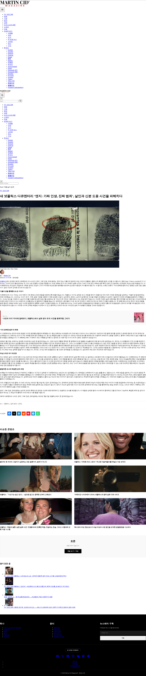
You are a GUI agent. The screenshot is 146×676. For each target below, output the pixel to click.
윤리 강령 (57, 629)
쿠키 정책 (75, 664)
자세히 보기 (8, 31)
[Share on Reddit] (24, 414)
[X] (62, 656)
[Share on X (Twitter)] (14, 414)
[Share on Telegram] (33, 414)
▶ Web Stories (73, 650)
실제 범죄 (13, 403)
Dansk (10, 57)
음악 (5, 21)
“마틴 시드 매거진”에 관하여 (13, 628)
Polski (10, 68)
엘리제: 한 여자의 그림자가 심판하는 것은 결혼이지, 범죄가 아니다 (23, 462)
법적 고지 (75, 662)
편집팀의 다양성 (59, 637)
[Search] (2, 95)
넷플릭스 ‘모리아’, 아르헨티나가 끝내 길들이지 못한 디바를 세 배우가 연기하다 (41, 586)
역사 (9, 44)
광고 (5, 633)
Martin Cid (7, 275)
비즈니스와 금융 (9, 25)
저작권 (75, 667)
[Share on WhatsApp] (38, 414)
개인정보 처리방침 (75, 665)
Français (10, 55)
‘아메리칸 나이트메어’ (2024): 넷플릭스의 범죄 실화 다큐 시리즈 (96, 494)
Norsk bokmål (12, 66)
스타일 (10, 41)
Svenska (10, 77)
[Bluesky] (78, 656)
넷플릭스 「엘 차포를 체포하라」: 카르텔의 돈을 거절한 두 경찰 (30, 597)
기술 (5, 18)
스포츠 (6, 27)
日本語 (10, 62)
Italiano (10, 60)
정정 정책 (57, 633)
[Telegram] (88, 656)
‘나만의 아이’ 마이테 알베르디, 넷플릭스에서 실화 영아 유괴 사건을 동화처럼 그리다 (36, 318)
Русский (11, 75)
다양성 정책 (57, 631)
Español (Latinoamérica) (15, 87)
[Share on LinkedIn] (19, 414)
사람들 (10, 33)
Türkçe (10, 79)
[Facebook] (57, 656)
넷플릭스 (3, 281)
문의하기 (7, 637)
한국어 (6, 48)
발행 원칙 (57, 628)
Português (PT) (12, 70)
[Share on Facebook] (9, 414)
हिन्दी (9, 59)
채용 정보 (7, 635)
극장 (9, 35)
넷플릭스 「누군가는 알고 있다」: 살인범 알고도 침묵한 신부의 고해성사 (25, 494)
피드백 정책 (57, 635)
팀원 (5, 631)
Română (10, 74)
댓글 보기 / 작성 (73, 551)
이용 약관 (75, 661)
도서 (9, 37)
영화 (5, 16)
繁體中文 (11, 85)
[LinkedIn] (68, 656)
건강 (9, 46)
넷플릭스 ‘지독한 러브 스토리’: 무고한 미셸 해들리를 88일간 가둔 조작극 (99, 462)
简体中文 (11, 83)
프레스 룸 (7, 629)
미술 (5, 29)
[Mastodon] (83, 656)
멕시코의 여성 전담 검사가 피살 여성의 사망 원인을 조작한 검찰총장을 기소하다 (102, 527)
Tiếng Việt (11, 81)
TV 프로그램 (8, 14)
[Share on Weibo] (28, 414)
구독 (123, 638)
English (10, 50)
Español (10, 52)
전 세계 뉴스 (12, 39)
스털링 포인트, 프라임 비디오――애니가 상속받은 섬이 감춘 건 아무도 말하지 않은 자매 (44, 607)
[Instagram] (73, 656)
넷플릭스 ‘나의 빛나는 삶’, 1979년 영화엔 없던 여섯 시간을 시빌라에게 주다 (39, 576)
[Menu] (2, 9)
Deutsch (10, 53)
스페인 (20, 403)
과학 (5, 23)
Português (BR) (13, 72)
